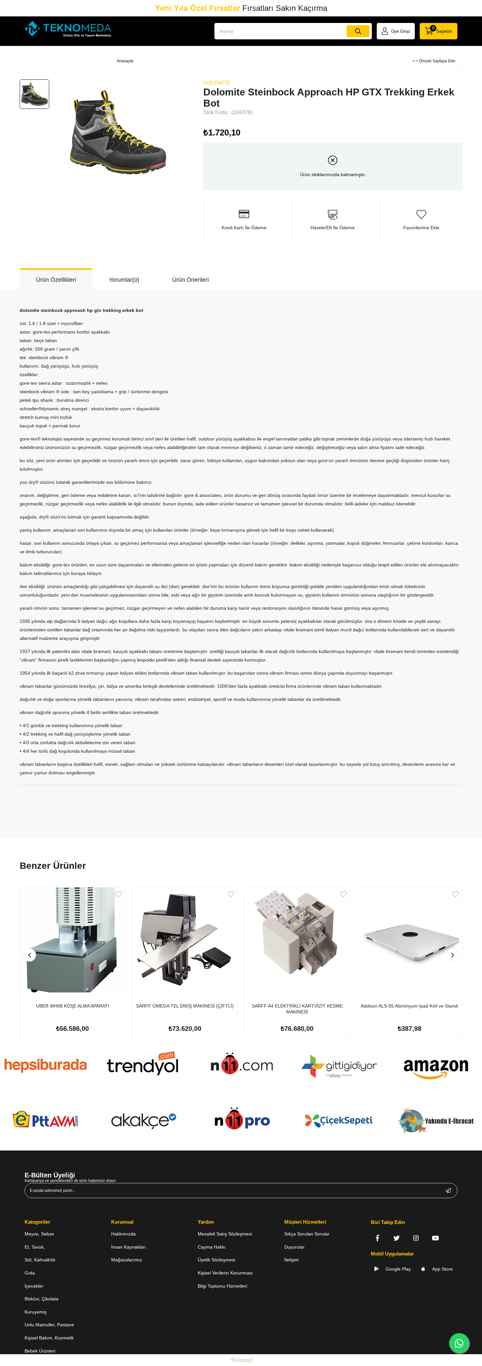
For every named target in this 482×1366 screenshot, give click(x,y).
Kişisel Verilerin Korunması (225, 1272)
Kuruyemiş (36, 1312)
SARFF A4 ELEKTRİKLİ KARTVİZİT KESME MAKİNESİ (297, 1008)
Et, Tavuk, (35, 1247)
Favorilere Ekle (118, 894)
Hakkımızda (123, 1233)
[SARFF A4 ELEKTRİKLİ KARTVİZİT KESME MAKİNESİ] (297, 940)
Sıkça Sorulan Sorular (307, 1233)
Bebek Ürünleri (40, 1351)
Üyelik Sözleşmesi (216, 1259)
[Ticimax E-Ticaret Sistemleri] (241, 1360)
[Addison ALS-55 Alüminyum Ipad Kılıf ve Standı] (409, 940)
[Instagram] (416, 1238)
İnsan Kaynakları (128, 1247)
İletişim (291, 1259)
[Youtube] (435, 1238)
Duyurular (294, 1247)
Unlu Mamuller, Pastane (49, 1324)
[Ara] (358, 31)
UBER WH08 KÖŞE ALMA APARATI (72, 1006)
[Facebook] (377, 1238)
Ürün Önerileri (190, 279)
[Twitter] (396, 1238)
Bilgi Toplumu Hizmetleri (222, 1286)
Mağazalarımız (126, 1259)
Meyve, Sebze (39, 1233)
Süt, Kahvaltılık (40, 1259)
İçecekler (34, 1286)
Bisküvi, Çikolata (41, 1298)
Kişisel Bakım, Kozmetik (49, 1337)
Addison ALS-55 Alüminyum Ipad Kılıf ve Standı (409, 1006)
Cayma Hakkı (212, 1247)
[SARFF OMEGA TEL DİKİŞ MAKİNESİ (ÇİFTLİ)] (185, 940)
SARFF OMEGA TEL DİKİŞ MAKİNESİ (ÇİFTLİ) (185, 1006)
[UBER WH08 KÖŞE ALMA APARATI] (72, 940)
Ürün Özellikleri (56, 279)
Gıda (30, 1272)
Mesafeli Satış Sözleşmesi (225, 1233)
